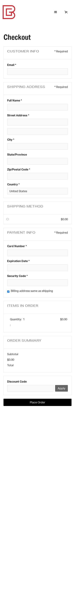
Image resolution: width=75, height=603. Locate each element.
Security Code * (17, 276)
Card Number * (17, 246)
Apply (61, 388)
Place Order (37, 402)
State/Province (17, 154)
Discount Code (17, 381)
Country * (13, 184)
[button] (55, 12)
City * (10, 139)
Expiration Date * (18, 261)
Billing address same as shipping (32, 291)
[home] (26, 12)
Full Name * (14, 100)
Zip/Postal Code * (18, 169)
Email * (11, 65)
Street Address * (18, 115)
